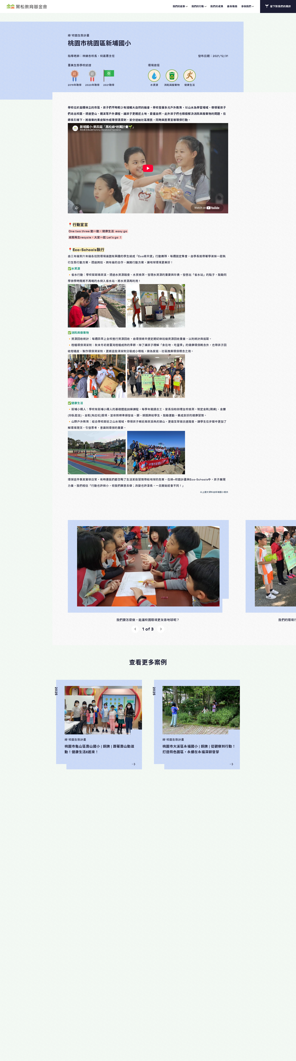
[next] (160, 629)
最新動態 (232, 6)
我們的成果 (216, 6)
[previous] (135, 629)
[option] (148, 571)
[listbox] (148, 571)
